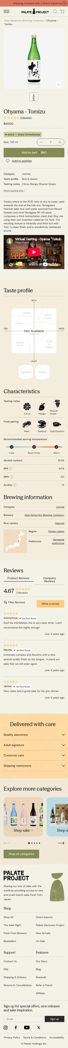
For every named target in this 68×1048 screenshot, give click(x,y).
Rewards (41, 977)
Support (9, 953)
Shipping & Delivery (15, 977)
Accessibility (57, 1037)
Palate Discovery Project (50, 925)
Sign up (54, 1019)
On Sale (40, 941)
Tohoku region (56, 531)
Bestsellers (10, 941)
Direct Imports (44, 917)
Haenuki (59, 523)
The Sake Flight (12, 925)
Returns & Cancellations (18, 985)
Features (42, 953)
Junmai (60, 506)
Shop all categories (21, 854)
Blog (38, 969)
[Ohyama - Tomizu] (34, 58)
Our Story (41, 961)
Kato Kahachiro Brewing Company (44, 515)
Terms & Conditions (34, 1037)
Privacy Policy (12, 1037)
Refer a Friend (44, 985)
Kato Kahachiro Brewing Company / (25, 20)
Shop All (8, 917)
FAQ (6, 969)
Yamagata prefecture (58, 541)
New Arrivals (43, 933)
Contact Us (10, 961)
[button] (34, 118)
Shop (7, 908)
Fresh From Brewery (15, 933)
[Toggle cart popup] (62, 11)
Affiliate (40, 993)
